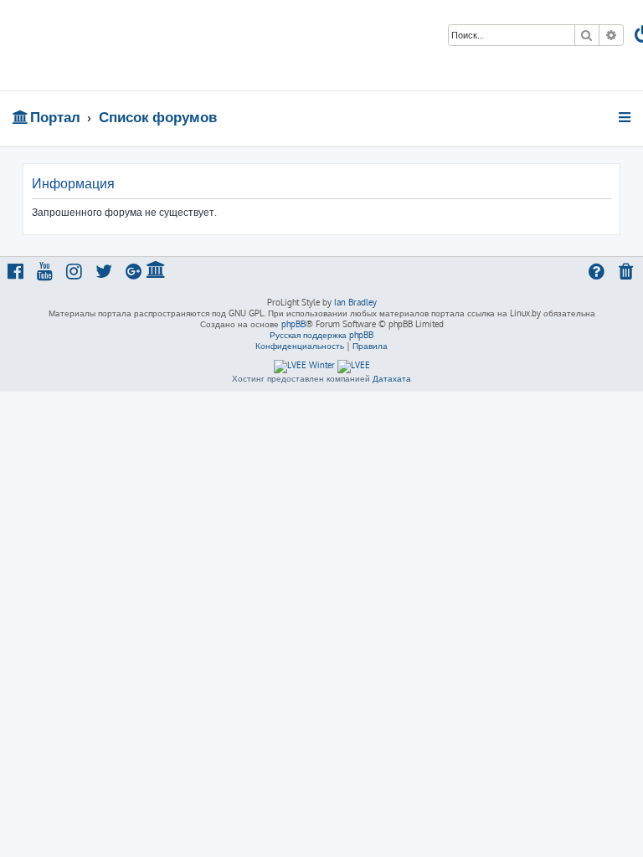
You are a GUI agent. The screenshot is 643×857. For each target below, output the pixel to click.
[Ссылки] (626, 117)
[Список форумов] (120, 45)
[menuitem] (627, 273)
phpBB (293, 324)
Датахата (392, 378)
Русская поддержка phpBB (321, 335)
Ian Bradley (355, 302)
